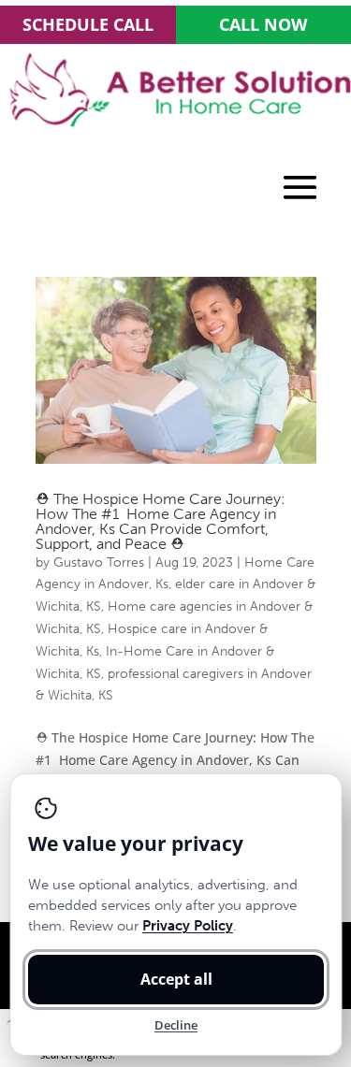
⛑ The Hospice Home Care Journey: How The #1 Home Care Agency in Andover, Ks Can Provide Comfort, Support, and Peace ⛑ (160, 521)
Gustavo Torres (98, 562)
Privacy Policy (186, 925)
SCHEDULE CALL (88, 24)
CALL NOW (263, 24)
